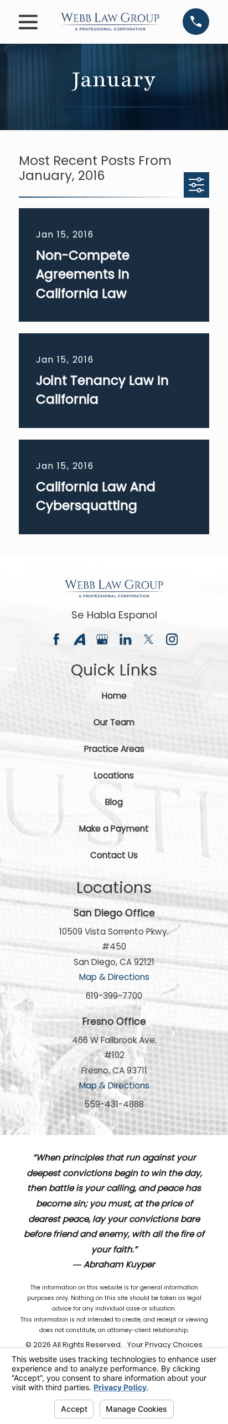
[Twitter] (148, 639)
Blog (114, 802)
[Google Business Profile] (102, 639)
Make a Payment (114, 828)
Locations (114, 775)
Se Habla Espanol (114, 615)
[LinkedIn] (125, 639)
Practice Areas (114, 749)
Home (114, 695)
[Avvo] (79, 639)
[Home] (110, 21)
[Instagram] (172, 639)
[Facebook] (56, 639)
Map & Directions (114, 977)
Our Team (114, 722)
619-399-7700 (114, 996)
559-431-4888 (114, 1104)
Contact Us (114, 855)
